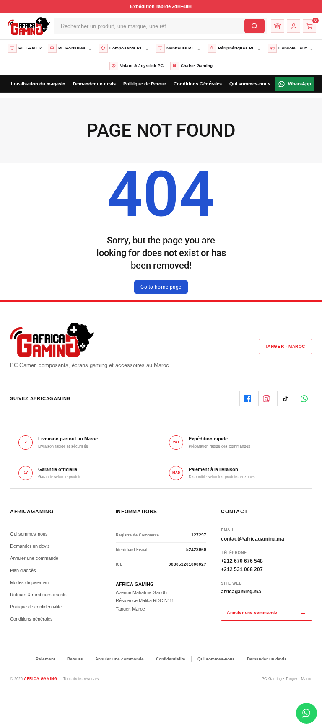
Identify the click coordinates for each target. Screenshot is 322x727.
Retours (75, 659)
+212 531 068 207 (242, 569)
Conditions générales (31, 618)
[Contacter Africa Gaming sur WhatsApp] (306, 713)
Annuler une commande (34, 558)
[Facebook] (247, 398)
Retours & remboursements (38, 594)
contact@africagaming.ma (252, 539)
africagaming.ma (241, 592)
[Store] (277, 26)
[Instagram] (266, 398)
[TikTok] (285, 398)
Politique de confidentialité (36, 606)
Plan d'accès (23, 570)
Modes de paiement (30, 582)
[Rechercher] (254, 26)
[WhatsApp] (304, 398)
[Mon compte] (293, 26)
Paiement (45, 659)
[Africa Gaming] (28, 25)
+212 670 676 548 (242, 561)
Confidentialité (170, 659)
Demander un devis (30, 545)
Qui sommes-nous (29, 533)
